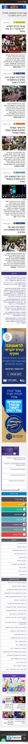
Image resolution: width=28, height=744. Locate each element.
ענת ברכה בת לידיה (21, 560)
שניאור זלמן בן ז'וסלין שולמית (19, 550)
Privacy (26, 742)
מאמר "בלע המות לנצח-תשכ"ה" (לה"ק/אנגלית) (15, 593)
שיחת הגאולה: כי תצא (21, 644)
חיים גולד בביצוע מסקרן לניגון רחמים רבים (15, 693)
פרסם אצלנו (23, 735)
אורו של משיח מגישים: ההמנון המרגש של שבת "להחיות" (21, 707)
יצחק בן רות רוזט (22, 543)
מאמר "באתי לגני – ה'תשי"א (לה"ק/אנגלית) (16, 610)
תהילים (14, 540)
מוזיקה (14, 676)
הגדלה (22, 52)
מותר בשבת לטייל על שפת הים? (17, 480)
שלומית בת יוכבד (22, 571)
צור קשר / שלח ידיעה (12, 734)
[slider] (6, 196)
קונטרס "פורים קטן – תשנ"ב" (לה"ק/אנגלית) (16, 607)
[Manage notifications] (24, 738)
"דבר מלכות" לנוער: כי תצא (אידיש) (18, 614)
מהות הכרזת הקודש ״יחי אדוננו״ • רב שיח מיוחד (15, 29)
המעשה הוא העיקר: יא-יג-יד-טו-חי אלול (17, 582)
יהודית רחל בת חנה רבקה (20, 553)
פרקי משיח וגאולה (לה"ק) (20, 634)
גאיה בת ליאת (22, 574)
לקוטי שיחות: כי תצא (21, 662)
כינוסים (20, 172)
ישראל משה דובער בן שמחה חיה (18, 564)
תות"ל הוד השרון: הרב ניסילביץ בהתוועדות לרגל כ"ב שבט (15, 80)
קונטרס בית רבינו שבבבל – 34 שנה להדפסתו (15, 627)
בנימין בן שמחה (22, 557)
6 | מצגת (22, 250)
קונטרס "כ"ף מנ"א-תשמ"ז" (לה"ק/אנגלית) (16, 589)
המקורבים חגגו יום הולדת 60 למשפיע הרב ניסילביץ (14, 229)
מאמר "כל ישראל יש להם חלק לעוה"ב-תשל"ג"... (15, 596)
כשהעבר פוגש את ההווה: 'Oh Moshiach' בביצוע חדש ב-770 (8, 722)
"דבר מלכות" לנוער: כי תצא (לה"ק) (18, 631)
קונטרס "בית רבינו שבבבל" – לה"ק (18, 648)
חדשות (20, 73)
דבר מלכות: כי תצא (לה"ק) (20, 600)
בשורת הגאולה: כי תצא (20, 641)
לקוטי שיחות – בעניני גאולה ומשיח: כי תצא (16, 669)
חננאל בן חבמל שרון (21, 546)
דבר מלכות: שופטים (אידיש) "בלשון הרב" (16, 603)
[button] (3, 740)
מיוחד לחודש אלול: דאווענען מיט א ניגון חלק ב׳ (20, 721)
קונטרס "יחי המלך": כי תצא (20, 665)
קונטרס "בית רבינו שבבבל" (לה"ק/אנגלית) (16, 655)
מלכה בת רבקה (22, 567)
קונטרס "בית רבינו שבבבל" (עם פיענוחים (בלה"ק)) (14, 651)
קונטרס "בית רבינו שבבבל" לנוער (18, 658)
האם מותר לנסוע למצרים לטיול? (17, 475)
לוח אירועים (14, 493)
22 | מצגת (22, 149)
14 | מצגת (22, 100)
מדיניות (18, 735)
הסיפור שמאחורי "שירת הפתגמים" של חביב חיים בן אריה (8, 707)
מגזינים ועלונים (14, 579)
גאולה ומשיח (20, 22)
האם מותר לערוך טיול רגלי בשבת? (17, 457)
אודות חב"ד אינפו (22, 734)
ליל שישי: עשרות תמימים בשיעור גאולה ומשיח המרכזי (15, 130)
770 (20, 123)
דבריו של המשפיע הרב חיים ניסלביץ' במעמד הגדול (14, 179)
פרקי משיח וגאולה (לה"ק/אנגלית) (18, 638)
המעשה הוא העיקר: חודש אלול (19, 586)
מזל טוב (14, 273)
